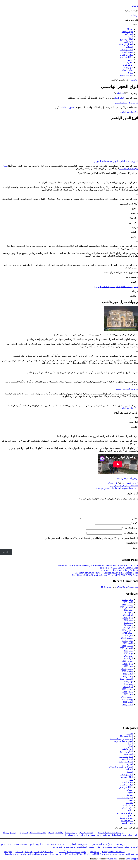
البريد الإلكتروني (130, 528)
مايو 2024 (128, 625)
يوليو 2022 (128, 681)
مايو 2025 (128, 612)
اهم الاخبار (128, 34)
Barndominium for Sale (132, 712)
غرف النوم (128, 65)
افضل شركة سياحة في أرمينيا (72, 851)
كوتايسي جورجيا (86, 832)
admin (120, 93)
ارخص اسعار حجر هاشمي (126, 478)
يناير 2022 (128, 694)
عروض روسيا (71, 832)
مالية (130, 810)
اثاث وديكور (112, 483)
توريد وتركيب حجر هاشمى (126, 103)
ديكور (130, 60)
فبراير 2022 (128, 692)
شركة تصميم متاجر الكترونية (110, 832)
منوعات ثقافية (126, 75)
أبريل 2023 (128, 658)
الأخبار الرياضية (126, 44)
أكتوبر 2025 (128, 602)
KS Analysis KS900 (73, 854)
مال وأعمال (127, 70)
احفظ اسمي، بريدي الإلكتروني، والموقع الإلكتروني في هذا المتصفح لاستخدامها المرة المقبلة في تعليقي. (89, 538)
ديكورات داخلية (67, 107)
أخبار (130, 746)
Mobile (130, 734)
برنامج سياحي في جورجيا (64, 847)
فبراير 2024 (128, 633)
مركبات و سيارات (125, 813)
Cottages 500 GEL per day (113, 851)
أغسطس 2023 (126, 648)
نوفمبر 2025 (127, 599)
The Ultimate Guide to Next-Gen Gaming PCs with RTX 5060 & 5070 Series (105, 575)
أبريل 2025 (128, 615)
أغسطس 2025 (126, 607)
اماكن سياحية (127, 777)
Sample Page (127, 31)
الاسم (134, 523)
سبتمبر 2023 (127, 645)
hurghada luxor (71, 835)
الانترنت (129, 764)
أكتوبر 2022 (128, 674)
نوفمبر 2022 (127, 671)
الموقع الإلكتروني (130, 533)
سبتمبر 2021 (127, 704)
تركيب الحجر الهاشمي (128, 112)
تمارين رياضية (126, 54)
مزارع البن (84, 835)
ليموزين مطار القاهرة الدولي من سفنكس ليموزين (116, 161)
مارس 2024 (127, 630)
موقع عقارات (127, 820)
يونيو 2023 (128, 653)
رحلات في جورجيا (55, 832)
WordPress (112, 859)
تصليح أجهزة (127, 52)
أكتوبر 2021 (128, 702)
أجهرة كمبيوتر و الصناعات (121, 738)
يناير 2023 (128, 666)
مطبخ (130, 72)
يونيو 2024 (128, 622)
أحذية (130, 37)
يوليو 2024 (128, 620)
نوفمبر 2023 (127, 640)
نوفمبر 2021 (127, 699)
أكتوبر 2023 (128, 643)
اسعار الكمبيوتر (126, 756)
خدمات (129, 790)
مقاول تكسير (95, 847)
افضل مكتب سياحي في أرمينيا (32, 832)
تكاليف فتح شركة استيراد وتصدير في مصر (34, 851)
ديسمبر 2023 (127, 638)
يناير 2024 (128, 635)
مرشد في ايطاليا (56, 854)
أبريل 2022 (128, 686)
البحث (135, 548)
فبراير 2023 (128, 663)
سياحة (130, 795)
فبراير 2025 (128, 617)
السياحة (129, 47)
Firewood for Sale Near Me (6, 712)
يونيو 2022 (128, 684)
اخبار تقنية (128, 42)
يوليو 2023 (128, 651)
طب (131, 800)
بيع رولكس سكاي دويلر (112, 847)
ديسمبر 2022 (127, 668)
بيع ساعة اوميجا (12, 854)
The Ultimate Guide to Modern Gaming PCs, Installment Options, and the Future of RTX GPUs (97, 565)
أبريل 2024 (128, 628)
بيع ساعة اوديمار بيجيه (101, 835)
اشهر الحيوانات (126, 759)
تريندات (134, 6)
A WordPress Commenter (127, 587)
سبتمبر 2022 (127, 676)
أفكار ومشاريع (126, 39)
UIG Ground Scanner (17, 844)
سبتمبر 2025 (127, 605)
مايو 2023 (128, 656)
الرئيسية (134, 80)
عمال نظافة (82, 847)
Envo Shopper (132, 859)
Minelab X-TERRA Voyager (96, 854)
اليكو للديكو (119, 98)
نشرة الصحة (127, 823)
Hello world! (106, 587)
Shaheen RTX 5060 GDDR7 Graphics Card (119, 568)
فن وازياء (128, 67)
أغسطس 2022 (126, 679)
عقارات (129, 62)
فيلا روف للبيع (36, 844)
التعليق (134, 518)
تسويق (130, 779)
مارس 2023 (127, 661)
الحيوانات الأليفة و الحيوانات (120, 767)
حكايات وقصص (126, 57)
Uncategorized (132, 483)
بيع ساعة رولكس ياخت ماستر (34, 854)
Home (130, 29)
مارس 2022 (127, 689)
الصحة (130, 772)
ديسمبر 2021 (127, 697)
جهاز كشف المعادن (78, 844)
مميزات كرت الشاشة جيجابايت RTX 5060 (119, 570)
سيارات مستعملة (125, 797)
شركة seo (120, 844)
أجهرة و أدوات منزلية (123, 741)
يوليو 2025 (128, 610)
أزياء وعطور (127, 749)
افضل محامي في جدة (120, 854)
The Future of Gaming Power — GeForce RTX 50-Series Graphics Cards (106, 573)
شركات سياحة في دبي (102, 844)
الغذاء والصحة (126, 49)
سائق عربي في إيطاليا (122, 835)
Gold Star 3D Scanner (55, 844)
